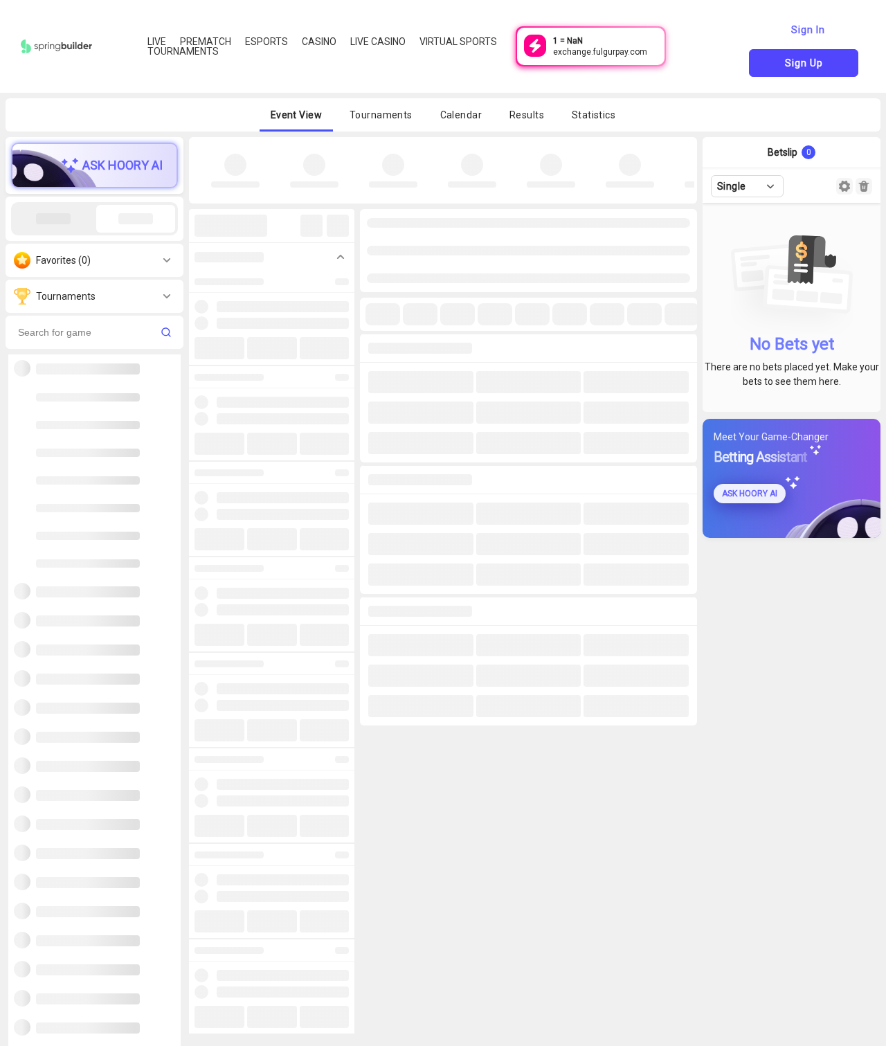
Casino (319, 41)
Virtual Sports (458, 41)
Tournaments (183, 51)
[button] (296, 115)
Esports (266, 41)
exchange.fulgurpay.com (600, 52)
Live (156, 41)
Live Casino (378, 41)
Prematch (205, 41)
